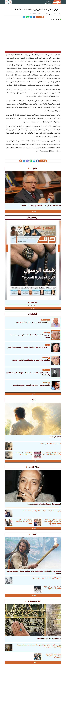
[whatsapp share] (27, 17)
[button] (35, 305)
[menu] (10, 2)
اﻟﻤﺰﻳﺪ (33, 394)
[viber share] (24, 17)
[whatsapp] (20, 161)
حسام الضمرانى (53, 14)
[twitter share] (30, 17)
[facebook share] (34, 17)
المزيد (34, 211)
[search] (6, 2)
